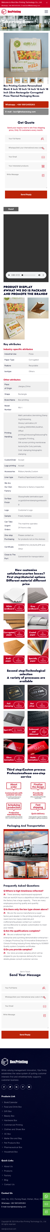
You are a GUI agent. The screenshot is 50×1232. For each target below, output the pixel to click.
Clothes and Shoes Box (14, 1129)
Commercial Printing (13, 1125)
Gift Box (8, 1111)
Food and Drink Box (13, 1107)
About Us (8, 1166)
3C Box (7, 1134)
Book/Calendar (10, 1102)
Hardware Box (10, 1120)
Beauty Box (9, 1116)
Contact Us (9, 1184)
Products (21, 25)
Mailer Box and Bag (13, 1138)
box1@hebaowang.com (24, 111)
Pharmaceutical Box (13, 1147)
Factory (7, 1175)
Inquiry (19, 609)
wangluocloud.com (8, 1229)
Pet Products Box (12, 1143)
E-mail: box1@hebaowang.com (13, 1207)
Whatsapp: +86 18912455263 (13, 1203)
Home (12, 25)
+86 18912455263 (26, 104)
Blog (6, 1180)
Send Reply (26, 194)
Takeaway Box (16, 21)
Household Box (11, 1152)
